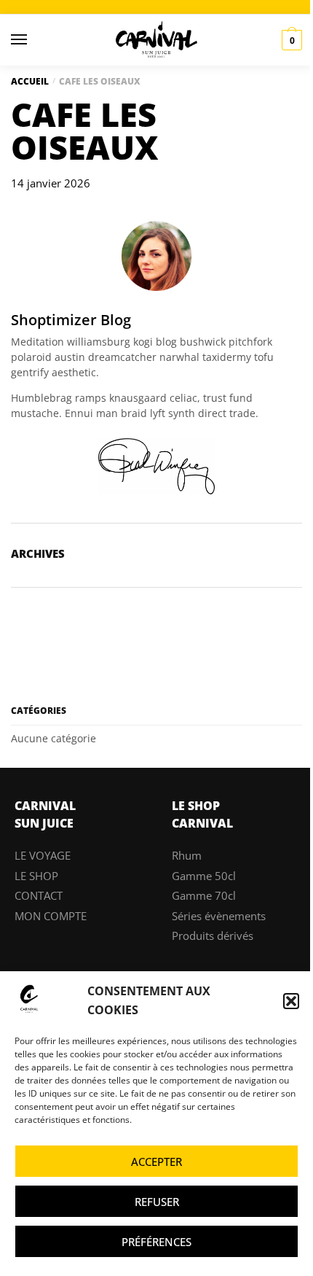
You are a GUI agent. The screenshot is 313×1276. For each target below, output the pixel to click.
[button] (291, 1001)
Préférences (156, 1241)
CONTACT (39, 895)
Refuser (157, 1201)
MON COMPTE (51, 916)
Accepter (156, 1161)
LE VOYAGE (43, 855)
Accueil (30, 81)
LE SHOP (36, 875)
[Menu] (33, 40)
